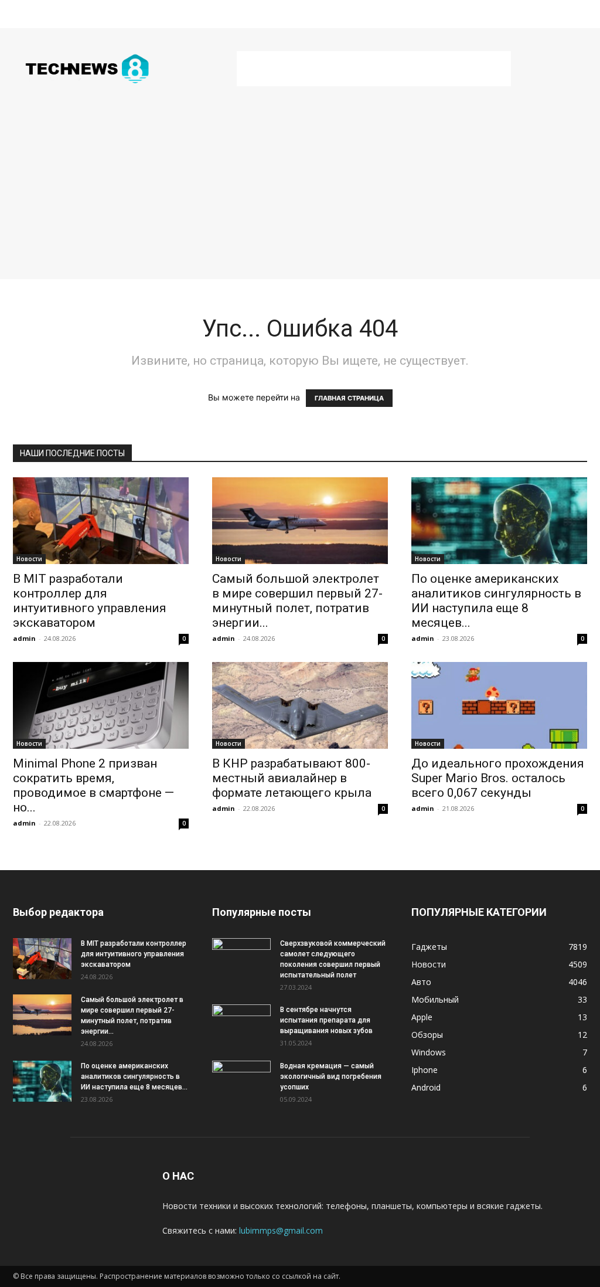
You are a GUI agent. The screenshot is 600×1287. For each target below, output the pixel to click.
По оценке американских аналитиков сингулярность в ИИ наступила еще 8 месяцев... (496, 601)
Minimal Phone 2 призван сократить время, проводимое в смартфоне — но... (93, 785)
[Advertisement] (374, 68)
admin (24, 638)
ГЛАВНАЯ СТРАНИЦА (349, 398)
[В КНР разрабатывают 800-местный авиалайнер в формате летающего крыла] (300, 705)
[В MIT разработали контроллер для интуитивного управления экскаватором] (101, 520)
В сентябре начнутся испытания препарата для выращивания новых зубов (326, 1020)
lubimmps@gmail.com (281, 1230)
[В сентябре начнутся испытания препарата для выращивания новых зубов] (241, 1024)
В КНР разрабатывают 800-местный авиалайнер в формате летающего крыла (291, 778)
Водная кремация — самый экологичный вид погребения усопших (330, 1076)
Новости (29, 559)
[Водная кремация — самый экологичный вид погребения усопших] (241, 1081)
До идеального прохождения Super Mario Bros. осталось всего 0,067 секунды (497, 778)
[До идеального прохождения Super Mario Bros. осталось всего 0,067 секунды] (499, 705)
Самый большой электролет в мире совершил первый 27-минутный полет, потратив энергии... (297, 601)
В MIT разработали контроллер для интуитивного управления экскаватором (89, 601)
